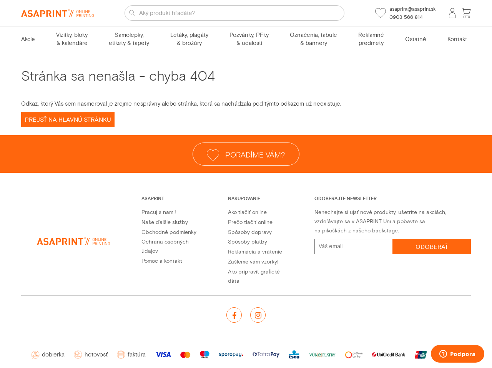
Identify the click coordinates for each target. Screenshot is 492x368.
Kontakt (457, 39)
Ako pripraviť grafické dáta (254, 276)
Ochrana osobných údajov (165, 246)
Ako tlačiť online (247, 212)
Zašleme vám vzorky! (253, 262)
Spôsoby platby (247, 242)
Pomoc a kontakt (161, 261)
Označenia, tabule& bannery (313, 39)
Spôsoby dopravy (250, 232)
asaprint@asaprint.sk (412, 9)
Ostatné (415, 39)
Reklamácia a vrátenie (255, 252)
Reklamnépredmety (371, 39)
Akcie (28, 39)
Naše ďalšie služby (164, 222)
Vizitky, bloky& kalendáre (72, 39)
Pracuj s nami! (158, 212)
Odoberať (432, 247)
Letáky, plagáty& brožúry (189, 39)
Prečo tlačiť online (250, 222)
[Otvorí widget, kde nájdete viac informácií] (457, 354)
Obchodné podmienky (168, 232)
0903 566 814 (406, 17)
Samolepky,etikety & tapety (129, 39)
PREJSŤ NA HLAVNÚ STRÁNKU (68, 120)
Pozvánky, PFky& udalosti (249, 39)
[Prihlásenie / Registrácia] (452, 13)
